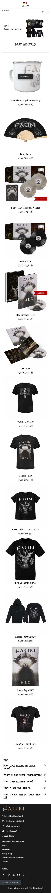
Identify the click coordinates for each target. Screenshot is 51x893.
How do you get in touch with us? (22, 796)
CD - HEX (25, 368)
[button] (2, 28)
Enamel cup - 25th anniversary (25, 100)
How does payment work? (18, 781)
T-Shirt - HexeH (26, 422)
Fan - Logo (25, 154)
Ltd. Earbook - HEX (25, 314)
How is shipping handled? (17, 788)
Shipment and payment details (13, 841)
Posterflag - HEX (25, 690)
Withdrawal (6, 849)
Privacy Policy (7, 853)
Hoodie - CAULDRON (25, 636)
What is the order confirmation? (23, 775)
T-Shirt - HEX (25, 475)
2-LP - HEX (25, 261)
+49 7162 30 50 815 (12, 831)
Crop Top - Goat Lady (25, 743)
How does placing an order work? (19, 767)
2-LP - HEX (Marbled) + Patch (25, 207)
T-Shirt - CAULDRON (25, 583)
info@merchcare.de (13, 826)
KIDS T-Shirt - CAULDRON (25, 529)
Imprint (4, 845)
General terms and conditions (12, 857)
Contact (5, 861)
